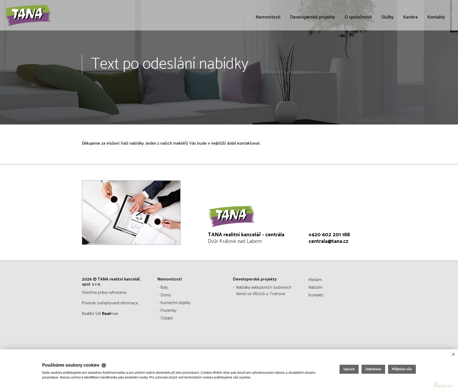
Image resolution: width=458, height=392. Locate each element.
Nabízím (316, 287)
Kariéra (410, 17)
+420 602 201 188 (329, 234)
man (110, 313)
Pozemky (169, 310)
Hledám (315, 279)
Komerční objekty (176, 302)
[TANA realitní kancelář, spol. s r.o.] (43, 15)
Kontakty (436, 17)
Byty (164, 287)
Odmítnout (373, 369)
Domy (166, 295)
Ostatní (167, 318)
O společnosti (358, 17)
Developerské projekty (312, 17)
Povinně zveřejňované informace (110, 303)
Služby (387, 17)
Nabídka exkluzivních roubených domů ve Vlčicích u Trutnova (263, 290)
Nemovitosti (268, 17)
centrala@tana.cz (328, 241)
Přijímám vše (402, 369)
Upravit (349, 369)
